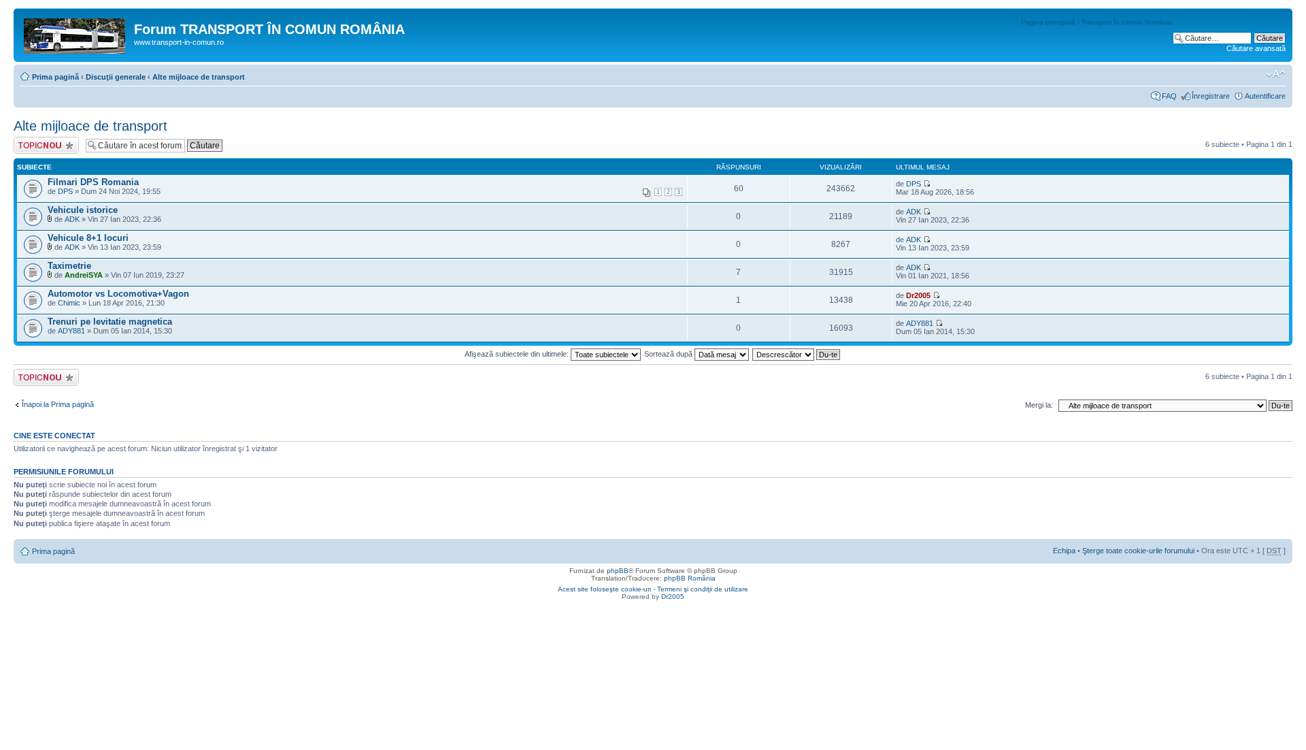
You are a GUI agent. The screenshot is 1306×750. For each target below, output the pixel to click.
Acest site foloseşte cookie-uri (604, 589)
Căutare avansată (1256, 48)
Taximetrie (69, 266)
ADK (72, 219)
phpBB (618, 570)
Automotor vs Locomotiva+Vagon (118, 294)
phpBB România (690, 578)
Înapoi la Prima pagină (58, 404)
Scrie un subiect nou (40, 145)
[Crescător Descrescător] (796, 354)
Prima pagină (55, 77)
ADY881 (71, 331)
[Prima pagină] (75, 33)
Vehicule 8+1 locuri (88, 238)
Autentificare (1265, 96)
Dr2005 (918, 295)
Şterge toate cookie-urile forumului (1138, 551)
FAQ (1169, 96)
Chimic (69, 303)
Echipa (1064, 551)
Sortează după (669, 354)
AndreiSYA (84, 275)
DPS (65, 191)
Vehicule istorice (83, 210)
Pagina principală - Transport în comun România (1097, 22)
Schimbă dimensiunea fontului (1276, 74)
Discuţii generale (116, 77)
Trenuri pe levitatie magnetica (110, 321)
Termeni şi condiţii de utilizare (702, 589)
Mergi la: (1039, 405)
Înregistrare (1211, 96)
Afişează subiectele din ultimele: (518, 354)
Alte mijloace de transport (198, 77)
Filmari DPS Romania (93, 182)
